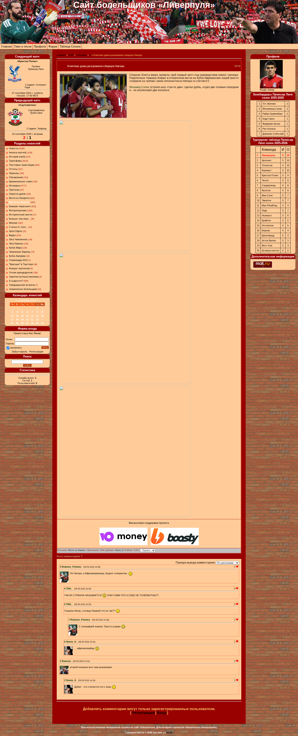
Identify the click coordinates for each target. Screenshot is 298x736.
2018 (71, 55)
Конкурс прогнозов (19, 268)
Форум (52, 46)
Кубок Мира (15, 247)
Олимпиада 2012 (18, 260)
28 (32, 323)
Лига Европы (16, 243)
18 (17, 319)
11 (17, 316)
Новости (13, 148)
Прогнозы (14, 189)
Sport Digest (15, 231)
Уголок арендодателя (21, 272)
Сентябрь (81, 55)
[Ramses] (69, 667)
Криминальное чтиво (20, 181)
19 (22, 319)
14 (32, 316)
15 (37, 316)
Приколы (14, 173)
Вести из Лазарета (19, 198)
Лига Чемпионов (18, 239)
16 (42, 316)
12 (22, 316)
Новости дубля (17, 194)
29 (37, 323)
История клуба (17, 156)
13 (27, 316)
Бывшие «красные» (20, 206)
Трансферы (15, 160)
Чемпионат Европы (19, 251)
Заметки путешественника (24, 276)
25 (17, 323)
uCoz (169, 732)
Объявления (16, 177)
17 (12, 319)
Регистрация (36, 351)
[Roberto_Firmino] (69, 573)
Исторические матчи (20, 214)
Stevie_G (119, 550)
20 (27, 319)
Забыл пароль (19, 351)
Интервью (14, 185)
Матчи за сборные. (19, 202)
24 (12, 323)
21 (32, 319)
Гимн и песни (22, 46)
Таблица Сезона (70, 46)
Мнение (13, 223)
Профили (40, 46)
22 (37, 319)
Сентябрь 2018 (27, 300)
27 (27, 323)
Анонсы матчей (17, 152)
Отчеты (13, 169)
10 (12, 316)
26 (22, 323)
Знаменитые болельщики (23, 289)
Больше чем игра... (19, 218)
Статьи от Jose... (18, 227)
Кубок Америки (17, 256)
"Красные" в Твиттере (21, 264)
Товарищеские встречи (22, 285)
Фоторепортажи (17, 210)
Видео (12, 235)
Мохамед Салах (139, 87)
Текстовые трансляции (21, 165)
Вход (161, 713)
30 (42, 323)
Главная (6, 46)
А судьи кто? (16, 280)
